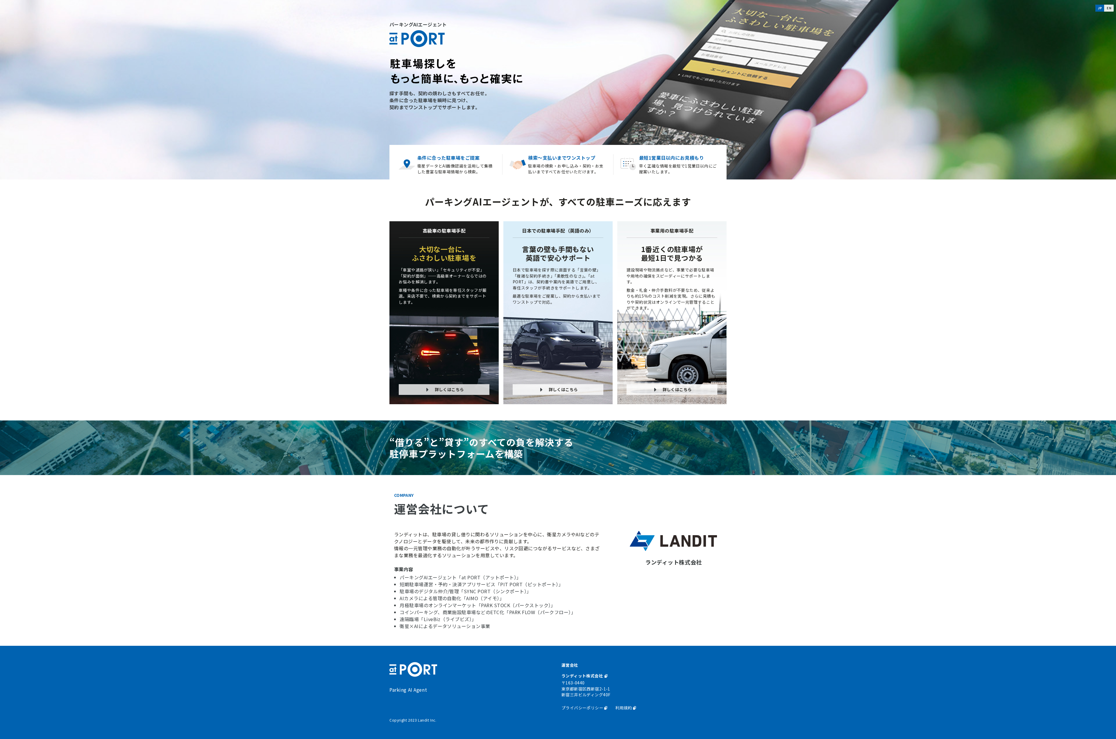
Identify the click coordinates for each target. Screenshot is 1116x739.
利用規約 (623, 708)
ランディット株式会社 (582, 676)
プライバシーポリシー (582, 708)
